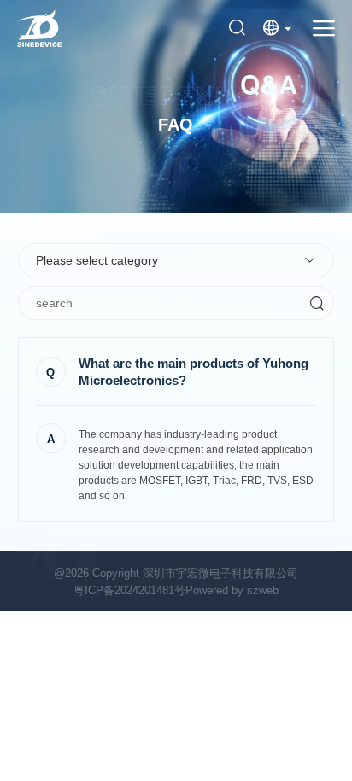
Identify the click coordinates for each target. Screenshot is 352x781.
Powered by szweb (232, 590)
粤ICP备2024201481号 (129, 590)
